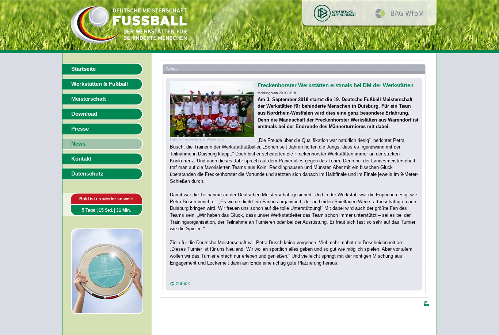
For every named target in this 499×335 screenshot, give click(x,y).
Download (84, 114)
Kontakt (81, 159)
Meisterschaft (88, 99)
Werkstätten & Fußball (99, 84)
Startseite (83, 69)
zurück (183, 283)
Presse (80, 129)
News (78, 144)
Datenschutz (87, 174)
